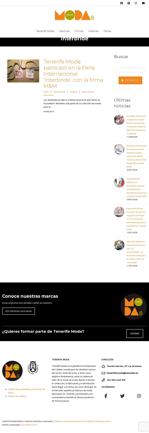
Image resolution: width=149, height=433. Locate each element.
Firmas (78, 31)
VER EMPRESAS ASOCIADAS (18, 311)
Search (132, 80)
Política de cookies (17, 396)
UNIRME (134, 333)
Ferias (107, 31)
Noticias (64, 31)
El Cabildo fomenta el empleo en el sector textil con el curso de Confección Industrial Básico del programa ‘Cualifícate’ (136, 125)
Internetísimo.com (29, 424)
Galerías (93, 31)
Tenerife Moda (45, 31)
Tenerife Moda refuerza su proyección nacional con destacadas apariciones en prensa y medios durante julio (137, 188)
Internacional (59, 91)
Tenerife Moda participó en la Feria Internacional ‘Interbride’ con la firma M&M (73, 73)
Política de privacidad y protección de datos (74, 421)
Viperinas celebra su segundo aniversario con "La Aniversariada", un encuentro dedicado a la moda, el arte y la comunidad (136, 252)
